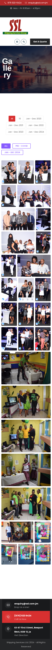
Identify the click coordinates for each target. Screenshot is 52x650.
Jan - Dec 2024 (36, 131)
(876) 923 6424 (22, 615)
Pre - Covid (22, 146)
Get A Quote (40, 41)
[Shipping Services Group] (15, 26)
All (12, 118)
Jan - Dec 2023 (15, 131)
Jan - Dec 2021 (15, 125)
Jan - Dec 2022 (36, 125)
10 (20, 118)
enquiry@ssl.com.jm (26, 603)
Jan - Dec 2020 (33, 118)
